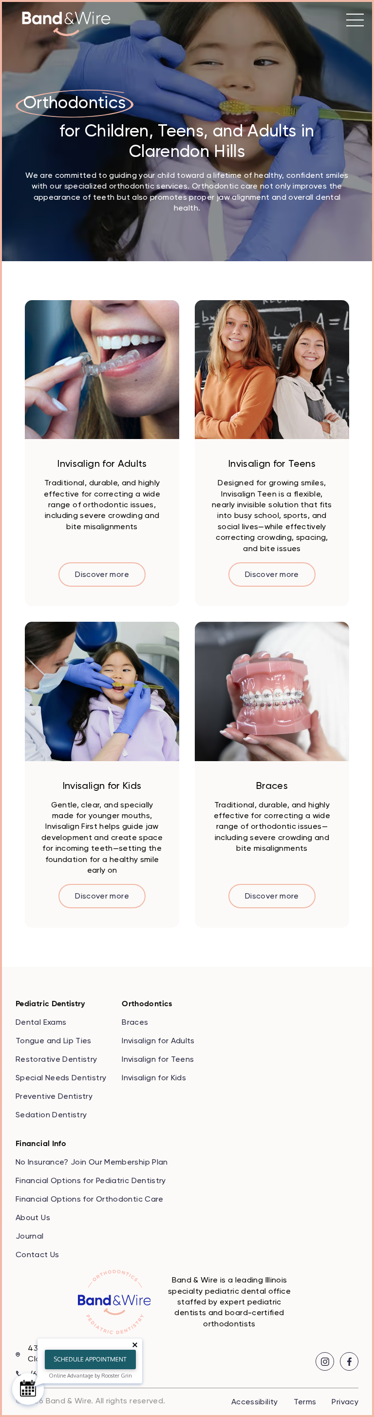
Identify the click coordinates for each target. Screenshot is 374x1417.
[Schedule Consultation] (28, 1389)
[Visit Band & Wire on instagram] (325, 1361)
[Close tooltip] (134, 1344)
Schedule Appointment (90, 1359)
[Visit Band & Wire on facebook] (349, 1361)
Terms (305, 1402)
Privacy (345, 1402)
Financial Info (41, 1144)
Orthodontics (147, 1004)
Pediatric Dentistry (50, 1004)
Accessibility (254, 1402)
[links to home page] (66, 24)
